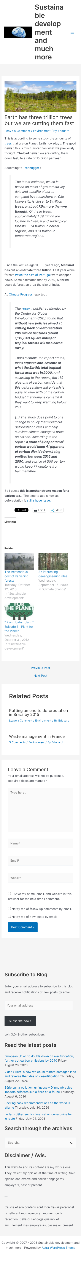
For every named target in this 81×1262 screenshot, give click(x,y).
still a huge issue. (39, 500)
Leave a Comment (17, 131)
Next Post (40, 675)
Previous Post (40, 668)
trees (8, 143)
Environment (42, 131)
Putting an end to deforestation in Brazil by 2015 (38, 712)
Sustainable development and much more (49, 32)
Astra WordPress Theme (58, 1247)
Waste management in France (37, 736)
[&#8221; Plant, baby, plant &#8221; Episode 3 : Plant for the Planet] (19, 611)
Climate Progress (21, 294)
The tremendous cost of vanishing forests (17, 576)
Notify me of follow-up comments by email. (42, 909)
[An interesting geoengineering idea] (53, 561)
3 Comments (17, 742)
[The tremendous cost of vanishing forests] (19, 561)
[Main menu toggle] (72, 32)
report (27, 308)
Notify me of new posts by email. (34, 916)
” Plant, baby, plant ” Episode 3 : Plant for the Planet (19, 626)
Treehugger (31, 167)
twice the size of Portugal (33, 275)
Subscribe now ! (20, 1021)
